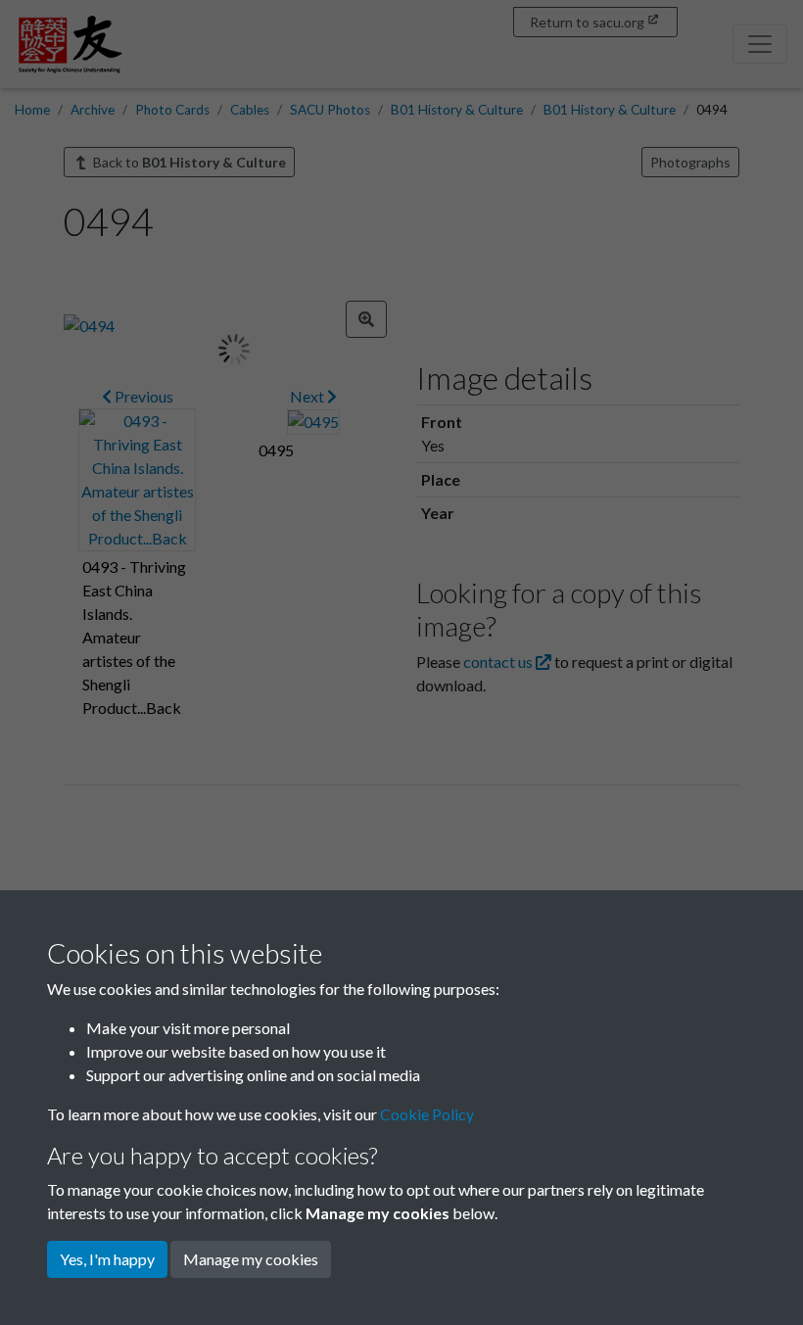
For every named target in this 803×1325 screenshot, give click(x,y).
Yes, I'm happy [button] (107, 1259)
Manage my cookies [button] (250, 1259)
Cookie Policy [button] (427, 1114)
